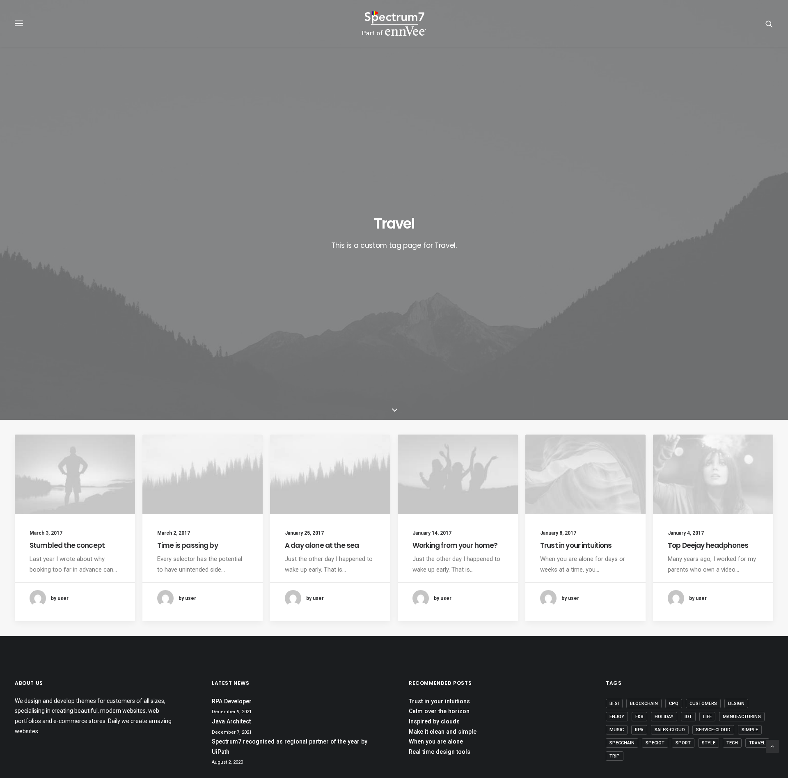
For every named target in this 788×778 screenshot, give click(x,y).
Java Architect (231, 721)
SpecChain (622, 743)
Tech (732, 743)
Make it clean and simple (442, 731)
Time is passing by (187, 545)
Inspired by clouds (434, 721)
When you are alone (436, 741)
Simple (750, 729)
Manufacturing (742, 716)
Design (736, 703)
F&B (639, 716)
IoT (688, 716)
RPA (639, 729)
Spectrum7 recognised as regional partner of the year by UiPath (289, 746)
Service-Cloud (713, 729)
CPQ (673, 703)
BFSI (614, 703)
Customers (703, 703)
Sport (683, 743)
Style (708, 743)
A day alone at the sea (322, 545)
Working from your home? (454, 545)
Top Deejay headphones (708, 545)
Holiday (664, 716)
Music (616, 729)
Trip (614, 756)
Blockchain (644, 703)
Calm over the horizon (439, 711)
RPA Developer (232, 701)
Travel (757, 743)
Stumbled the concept (67, 545)
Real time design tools (439, 751)
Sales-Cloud (670, 729)
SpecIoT (655, 743)
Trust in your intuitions (576, 545)
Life (707, 716)
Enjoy (616, 716)
